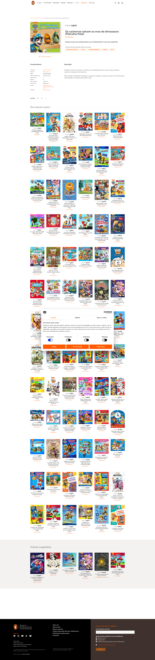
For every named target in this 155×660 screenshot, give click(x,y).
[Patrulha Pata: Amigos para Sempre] (102, 113)
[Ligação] (122, 3)
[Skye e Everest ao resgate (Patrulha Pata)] (86, 378)
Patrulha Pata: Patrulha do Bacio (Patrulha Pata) (69, 299)
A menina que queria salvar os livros (101, 574)
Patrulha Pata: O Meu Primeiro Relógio (117, 432)
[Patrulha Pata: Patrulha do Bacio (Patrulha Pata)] (69, 281)
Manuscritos (56, 627)
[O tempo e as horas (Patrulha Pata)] (118, 506)
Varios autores (69, 573)
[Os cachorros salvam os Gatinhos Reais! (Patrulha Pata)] (86, 147)
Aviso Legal (16, 641)
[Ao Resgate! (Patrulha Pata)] (86, 215)
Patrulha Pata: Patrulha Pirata (101, 428)
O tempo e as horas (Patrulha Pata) (118, 529)
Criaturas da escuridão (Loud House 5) (101, 304)
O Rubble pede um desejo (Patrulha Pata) (118, 201)
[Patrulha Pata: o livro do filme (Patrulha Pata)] (86, 281)
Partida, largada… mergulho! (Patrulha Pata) (37, 131)
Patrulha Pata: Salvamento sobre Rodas (117, 363)
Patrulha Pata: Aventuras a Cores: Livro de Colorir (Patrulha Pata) (53, 138)
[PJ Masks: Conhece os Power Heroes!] (69, 553)
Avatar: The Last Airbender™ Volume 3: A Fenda (37, 369)
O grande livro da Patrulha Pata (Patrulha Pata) (85, 463)
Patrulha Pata (46, 90)
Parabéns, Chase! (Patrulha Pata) (85, 428)
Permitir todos (101, 346)
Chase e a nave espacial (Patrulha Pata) (117, 239)
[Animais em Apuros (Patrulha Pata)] (118, 147)
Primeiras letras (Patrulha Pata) (117, 136)
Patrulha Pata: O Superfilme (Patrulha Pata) (117, 302)
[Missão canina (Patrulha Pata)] (37, 440)
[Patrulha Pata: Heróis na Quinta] (53, 473)
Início (31, 18)
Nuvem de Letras (37, 18)
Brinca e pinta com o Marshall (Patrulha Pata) (117, 401)
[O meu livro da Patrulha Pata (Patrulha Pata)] (37, 281)
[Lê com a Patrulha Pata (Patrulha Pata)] (69, 215)
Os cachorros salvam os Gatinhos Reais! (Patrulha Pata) (85, 165)
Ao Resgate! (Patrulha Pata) (85, 233)
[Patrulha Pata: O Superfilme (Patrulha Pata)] (118, 281)
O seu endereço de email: (103, 629)
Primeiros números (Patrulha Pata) (69, 496)
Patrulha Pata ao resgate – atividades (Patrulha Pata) (69, 368)
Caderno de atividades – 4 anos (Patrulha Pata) (85, 368)
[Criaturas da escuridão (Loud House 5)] (102, 281)
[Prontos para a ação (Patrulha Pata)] (102, 378)
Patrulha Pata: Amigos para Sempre (101, 134)
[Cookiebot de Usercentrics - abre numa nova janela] (105, 312)
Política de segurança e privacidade (22, 644)
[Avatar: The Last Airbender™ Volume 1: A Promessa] (69, 113)
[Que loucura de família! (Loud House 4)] (53, 248)
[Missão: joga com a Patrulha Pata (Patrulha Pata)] (37, 147)
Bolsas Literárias (58, 629)
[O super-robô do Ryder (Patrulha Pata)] (37, 215)
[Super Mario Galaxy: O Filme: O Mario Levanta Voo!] (37, 553)
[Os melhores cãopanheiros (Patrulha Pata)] (37, 248)
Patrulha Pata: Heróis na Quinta (53, 490)
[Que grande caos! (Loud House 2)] (102, 180)
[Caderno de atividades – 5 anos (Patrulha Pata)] (102, 473)
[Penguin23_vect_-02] (57, 644)
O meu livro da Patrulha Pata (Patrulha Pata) (37, 303)
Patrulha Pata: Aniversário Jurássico (85, 265)
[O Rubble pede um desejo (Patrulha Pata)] (118, 180)
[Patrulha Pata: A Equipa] (118, 440)
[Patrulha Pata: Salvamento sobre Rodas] (118, 345)
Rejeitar (54, 346)
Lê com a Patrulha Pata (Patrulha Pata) (69, 233)
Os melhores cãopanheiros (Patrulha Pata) (37, 271)
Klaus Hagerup (98, 577)
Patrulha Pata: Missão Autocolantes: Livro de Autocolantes (101, 239)
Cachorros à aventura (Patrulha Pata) (37, 493)
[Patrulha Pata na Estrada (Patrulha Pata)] (102, 147)
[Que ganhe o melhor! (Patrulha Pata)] (102, 440)
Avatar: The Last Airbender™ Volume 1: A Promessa (69, 138)
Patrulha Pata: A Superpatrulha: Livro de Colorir (53, 204)
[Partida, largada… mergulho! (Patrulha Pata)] (37, 113)
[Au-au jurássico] (86, 180)
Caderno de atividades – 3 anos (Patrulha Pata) (37, 529)
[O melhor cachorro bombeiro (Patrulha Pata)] (53, 506)
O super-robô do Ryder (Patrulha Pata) (37, 232)
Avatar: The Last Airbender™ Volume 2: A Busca (37, 336)
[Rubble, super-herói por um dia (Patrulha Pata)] (69, 506)
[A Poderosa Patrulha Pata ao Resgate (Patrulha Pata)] (69, 411)
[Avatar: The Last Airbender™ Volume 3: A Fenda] (37, 345)
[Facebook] (14, 636)
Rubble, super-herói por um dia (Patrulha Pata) (69, 530)
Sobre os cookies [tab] (102, 317)
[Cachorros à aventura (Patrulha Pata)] (37, 473)
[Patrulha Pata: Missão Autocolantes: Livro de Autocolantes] (102, 215)
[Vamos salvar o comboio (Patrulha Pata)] (37, 378)
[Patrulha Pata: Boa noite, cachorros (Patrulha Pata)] (53, 147)
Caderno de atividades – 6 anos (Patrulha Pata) (101, 368)
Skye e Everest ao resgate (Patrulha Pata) (85, 400)
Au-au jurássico (85, 197)
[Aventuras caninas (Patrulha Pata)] (69, 440)
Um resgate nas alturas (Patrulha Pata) (69, 265)
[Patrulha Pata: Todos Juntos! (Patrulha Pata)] (118, 312)
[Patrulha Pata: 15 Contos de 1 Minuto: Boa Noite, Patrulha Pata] (69, 180)
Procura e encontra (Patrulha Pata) (53, 367)
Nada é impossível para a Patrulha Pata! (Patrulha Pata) (37, 199)
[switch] (68, 340)
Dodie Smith (53, 575)
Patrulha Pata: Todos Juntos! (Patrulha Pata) (117, 334)
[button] (115, 3)
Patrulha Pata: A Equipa (118, 455)
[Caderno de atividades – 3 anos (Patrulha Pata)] (37, 506)
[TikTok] (26, 636)
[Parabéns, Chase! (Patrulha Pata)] (86, 411)
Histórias (45, 85)
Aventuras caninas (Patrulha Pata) (69, 462)
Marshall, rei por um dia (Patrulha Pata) (86, 134)
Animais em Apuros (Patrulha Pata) (118, 164)
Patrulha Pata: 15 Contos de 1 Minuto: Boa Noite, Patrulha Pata (69, 206)
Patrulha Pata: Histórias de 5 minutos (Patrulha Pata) (53, 232)
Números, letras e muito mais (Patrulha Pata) (101, 528)
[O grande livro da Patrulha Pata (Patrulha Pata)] (86, 440)
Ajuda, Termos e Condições (20, 646)
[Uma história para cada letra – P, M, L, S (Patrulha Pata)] (86, 473)
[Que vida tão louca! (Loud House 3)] (118, 248)
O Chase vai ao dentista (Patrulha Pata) (69, 169)
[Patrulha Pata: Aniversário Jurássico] (86, 248)
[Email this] (38, 98)
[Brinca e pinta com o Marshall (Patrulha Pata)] (118, 378)
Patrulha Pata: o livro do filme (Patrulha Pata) (85, 302)
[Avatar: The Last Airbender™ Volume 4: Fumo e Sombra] (118, 473)
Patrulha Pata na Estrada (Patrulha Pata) (101, 172)
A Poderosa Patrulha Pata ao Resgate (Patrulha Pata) (69, 429)
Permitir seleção (77, 346)
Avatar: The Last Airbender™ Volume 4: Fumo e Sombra (117, 497)
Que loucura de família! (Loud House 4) (53, 272)
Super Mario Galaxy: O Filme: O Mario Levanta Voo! (37, 579)
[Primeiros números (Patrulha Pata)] (69, 473)
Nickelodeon (69, 37)
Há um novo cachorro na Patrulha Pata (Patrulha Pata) (69, 396)
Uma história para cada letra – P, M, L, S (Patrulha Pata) (85, 491)
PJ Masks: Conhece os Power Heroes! (69, 571)
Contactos (56, 635)
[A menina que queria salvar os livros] (102, 553)
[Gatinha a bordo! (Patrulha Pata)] (102, 248)
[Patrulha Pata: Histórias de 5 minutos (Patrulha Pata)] (53, 215)
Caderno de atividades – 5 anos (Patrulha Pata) (101, 495)
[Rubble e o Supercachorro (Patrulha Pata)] (86, 506)
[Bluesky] (30, 636)
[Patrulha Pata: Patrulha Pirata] (102, 411)
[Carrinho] (118, 3)
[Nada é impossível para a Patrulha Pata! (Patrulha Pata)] (37, 180)
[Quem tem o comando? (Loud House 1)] (53, 378)
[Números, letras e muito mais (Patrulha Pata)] (102, 506)
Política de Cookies (18, 642)
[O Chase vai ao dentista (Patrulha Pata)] (69, 147)
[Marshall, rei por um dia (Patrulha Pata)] (86, 113)
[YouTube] (22, 636)
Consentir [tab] (53, 317)
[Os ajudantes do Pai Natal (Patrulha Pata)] (53, 281)
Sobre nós (56, 625)
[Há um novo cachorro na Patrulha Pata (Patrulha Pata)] (69, 378)
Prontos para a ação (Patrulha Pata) (102, 400)
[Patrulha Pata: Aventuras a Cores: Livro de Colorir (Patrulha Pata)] (53, 113)
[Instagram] (18, 636)
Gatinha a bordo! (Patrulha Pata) (102, 266)
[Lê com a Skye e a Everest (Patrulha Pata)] (53, 411)
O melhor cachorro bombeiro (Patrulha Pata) (53, 525)
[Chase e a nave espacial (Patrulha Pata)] (118, 215)
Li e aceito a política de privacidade (106, 645)
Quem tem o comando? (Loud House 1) (53, 402)
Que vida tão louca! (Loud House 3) (118, 271)
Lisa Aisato (105, 577)
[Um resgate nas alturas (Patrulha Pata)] (69, 248)
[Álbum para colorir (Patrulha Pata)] (37, 411)
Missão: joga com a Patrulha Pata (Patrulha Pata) (37, 168)
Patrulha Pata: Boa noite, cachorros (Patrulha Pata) (53, 165)
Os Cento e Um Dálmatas (53, 572)
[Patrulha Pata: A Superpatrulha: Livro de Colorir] (53, 180)
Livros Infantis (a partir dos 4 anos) (48, 87)
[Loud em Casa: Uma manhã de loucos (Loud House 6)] (53, 440)
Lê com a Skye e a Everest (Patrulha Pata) (53, 429)
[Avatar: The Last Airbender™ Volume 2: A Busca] (37, 312)
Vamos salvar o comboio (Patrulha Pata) (37, 397)
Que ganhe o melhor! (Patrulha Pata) (101, 458)
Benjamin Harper (37, 582)
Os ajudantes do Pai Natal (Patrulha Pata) (53, 298)
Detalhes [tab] (77, 317)
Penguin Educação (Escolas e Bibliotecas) (66, 631)
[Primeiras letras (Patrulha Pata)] (118, 113)
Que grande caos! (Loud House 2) (101, 204)
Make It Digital (26, 654)
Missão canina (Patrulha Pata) (37, 458)
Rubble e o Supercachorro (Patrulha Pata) (85, 524)
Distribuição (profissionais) (61, 633)
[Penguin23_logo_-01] (33, 3)
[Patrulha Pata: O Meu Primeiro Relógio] (118, 411)
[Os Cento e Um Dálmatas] (53, 553)
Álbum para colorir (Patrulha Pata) (37, 424)
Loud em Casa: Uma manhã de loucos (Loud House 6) (53, 464)
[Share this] (42, 98)
